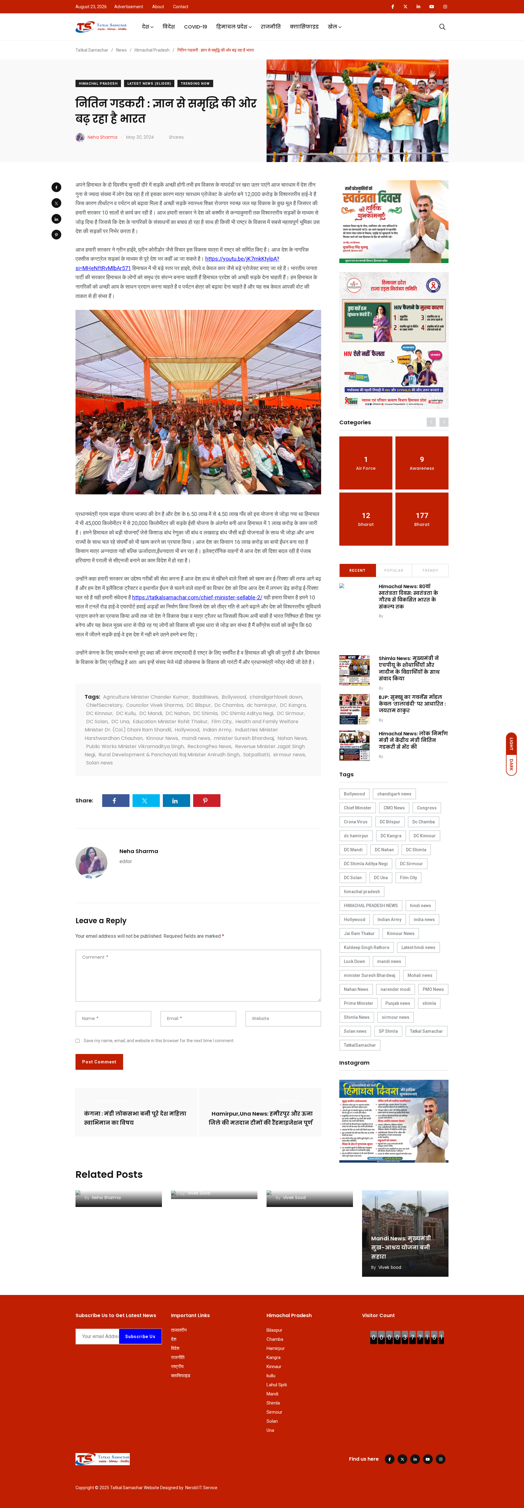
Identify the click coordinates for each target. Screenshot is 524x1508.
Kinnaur (274, 1366)
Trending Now (195, 84)
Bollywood (234, 696)
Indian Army (217, 729)
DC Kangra (293, 705)
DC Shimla (205, 713)
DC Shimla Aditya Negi (247, 713)
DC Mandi (150, 713)
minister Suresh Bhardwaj (244, 738)
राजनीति (271, 26)
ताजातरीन (179, 1330)
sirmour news (289, 754)
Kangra (273, 1357)
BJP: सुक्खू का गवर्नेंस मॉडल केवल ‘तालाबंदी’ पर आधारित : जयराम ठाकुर (412, 704)
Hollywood (187, 729)
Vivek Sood (395, 615)
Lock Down (354, 961)
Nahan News (292, 738)
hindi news (420, 905)
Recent (357, 570)
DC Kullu (126, 713)
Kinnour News (162, 738)
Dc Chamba (228, 705)
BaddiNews (205, 696)
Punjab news (397, 1003)
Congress (427, 807)
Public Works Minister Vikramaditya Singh (135, 746)
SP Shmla (388, 1031)
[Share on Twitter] (56, 203)
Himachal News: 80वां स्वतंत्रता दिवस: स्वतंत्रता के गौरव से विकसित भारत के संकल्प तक (408, 596)
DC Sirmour (290, 713)
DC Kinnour (99, 713)
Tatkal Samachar (426, 1031)
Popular (394, 570)
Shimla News (357, 1017)
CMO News (394, 807)
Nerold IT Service (201, 1487)
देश (145, 26)
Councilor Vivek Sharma (154, 705)
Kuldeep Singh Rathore (366, 947)
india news (424, 919)
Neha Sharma (138, 851)
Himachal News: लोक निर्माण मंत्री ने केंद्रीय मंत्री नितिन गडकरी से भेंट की (413, 740)
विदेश (169, 26)
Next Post (289, 1101)
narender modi (396, 989)
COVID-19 (195, 26)
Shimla (273, 1403)
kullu (271, 1375)
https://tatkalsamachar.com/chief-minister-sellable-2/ (197, 597)
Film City (221, 721)
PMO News (433, 989)
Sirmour (274, 1412)
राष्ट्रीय (177, 1366)
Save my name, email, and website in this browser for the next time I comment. (159, 1040)
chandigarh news (394, 793)
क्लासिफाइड (304, 26)
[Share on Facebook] (56, 187)
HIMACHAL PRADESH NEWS (371, 905)
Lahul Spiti (277, 1385)
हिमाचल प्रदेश (231, 26)
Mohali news (420, 975)
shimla (429, 1003)
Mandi (272, 1394)
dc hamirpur (261, 705)
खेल (332, 26)
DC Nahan (178, 713)
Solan (272, 1421)
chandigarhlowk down (276, 696)
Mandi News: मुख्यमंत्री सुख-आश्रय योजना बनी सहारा (401, 1247)
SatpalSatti (256, 754)
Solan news (99, 762)
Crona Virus (356, 821)
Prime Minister (358, 1003)
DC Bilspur (198, 705)
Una (270, 1430)
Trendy (430, 570)
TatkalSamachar (360, 1045)
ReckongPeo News (209, 746)
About (158, 6)
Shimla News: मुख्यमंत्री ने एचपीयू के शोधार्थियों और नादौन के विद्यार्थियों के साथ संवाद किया (409, 668)
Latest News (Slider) (149, 84)
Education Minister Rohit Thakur (170, 721)
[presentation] (431, 422)
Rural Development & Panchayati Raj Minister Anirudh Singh (169, 754)
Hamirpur (276, 1348)
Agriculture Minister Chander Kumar (146, 696)
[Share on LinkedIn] (56, 219)
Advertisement (128, 6)
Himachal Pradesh (98, 84)
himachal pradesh (362, 891)
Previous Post (112, 1101)
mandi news (196, 738)
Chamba (275, 1339)
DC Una (120, 721)
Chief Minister (357, 807)
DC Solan (97, 721)
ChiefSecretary (104, 705)
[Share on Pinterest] (56, 234)
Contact (180, 6)
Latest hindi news (418, 947)
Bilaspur (274, 1330)
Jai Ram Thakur (359, 933)
